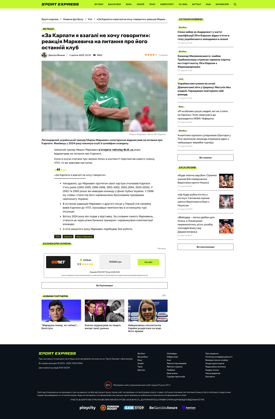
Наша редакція (212, 373)
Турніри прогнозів (176, 376)
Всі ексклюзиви (205, 246)
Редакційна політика (215, 366)
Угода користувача (214, 363)
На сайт (149, 262)
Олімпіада (172, 353)
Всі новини (205, 157)
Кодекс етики (212, 370)
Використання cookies (216, 360)
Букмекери (222, 4)
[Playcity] (88, 408)
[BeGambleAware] (163, 408)
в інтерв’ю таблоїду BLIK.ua (116, 149)
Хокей (140, 4)
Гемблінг (171, 370)
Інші (208, 4)
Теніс (152, 4)
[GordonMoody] (109, 408)
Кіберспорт (167, 4)
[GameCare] (188, 408)
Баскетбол (114, 4)
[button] (235, 4)
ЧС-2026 (183, 4)
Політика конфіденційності (218, 356)
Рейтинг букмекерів (176, 363)
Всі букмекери (104, 285)
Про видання (212, 353)
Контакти (210, 376)
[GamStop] (134, 408)
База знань (172, 373)
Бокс (129, 4)
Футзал (196, 4)
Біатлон (141, 370)
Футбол (98, 4)
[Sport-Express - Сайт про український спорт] (59, 4)
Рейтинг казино (174, 366)
